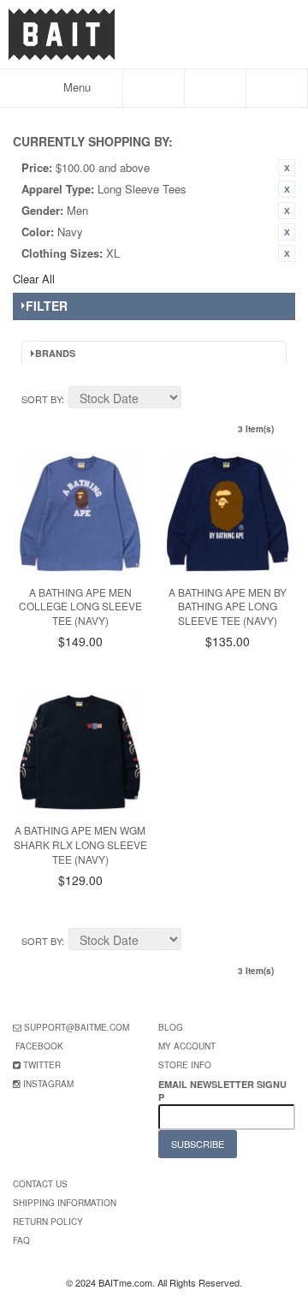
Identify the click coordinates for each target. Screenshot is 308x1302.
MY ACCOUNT (187, 1046)
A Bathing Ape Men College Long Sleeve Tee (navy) (80, 606)
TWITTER (42, 1065)
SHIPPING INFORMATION (64, 1203)
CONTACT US (40, 1184)
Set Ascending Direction (197, 400)
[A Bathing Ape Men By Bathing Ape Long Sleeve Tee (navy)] (227, 513)
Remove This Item (286, 167)
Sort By (41, 399)
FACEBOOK (39, 1046)
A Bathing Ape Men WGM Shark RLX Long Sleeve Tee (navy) (80, 844)
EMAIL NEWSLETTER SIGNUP (222, 1090)
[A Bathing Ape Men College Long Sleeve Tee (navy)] (80, 513)
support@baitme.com (76, 1027)
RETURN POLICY (48, 1222)
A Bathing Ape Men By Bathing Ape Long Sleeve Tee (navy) (228, 606)
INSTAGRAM (48, 1084)
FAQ (21, 1240)
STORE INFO (184, 1065)
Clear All (34, 279)
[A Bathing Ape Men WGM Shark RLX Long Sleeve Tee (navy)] (80, 752)
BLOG (170, 1027)
